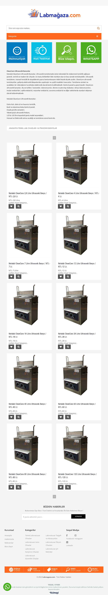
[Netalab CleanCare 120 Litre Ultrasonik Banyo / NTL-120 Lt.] (78, 445)
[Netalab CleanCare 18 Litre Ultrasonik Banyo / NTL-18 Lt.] (29, 305)
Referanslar (9, 543)
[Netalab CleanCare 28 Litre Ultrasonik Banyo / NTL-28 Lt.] (78, 305)
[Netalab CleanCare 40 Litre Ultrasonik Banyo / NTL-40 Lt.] (29, 375)
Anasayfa (8, 535)
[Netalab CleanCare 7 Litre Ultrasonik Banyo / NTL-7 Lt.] (29, 235)
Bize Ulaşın (9, 546)
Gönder (78, 516)
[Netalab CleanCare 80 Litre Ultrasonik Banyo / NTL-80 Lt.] (29, 445)
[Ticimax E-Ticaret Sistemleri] (54, 593)
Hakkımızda (9, 539)
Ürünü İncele (18, 206)
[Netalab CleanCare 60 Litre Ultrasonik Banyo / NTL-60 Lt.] (78, 375)
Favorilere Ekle (11, 206)
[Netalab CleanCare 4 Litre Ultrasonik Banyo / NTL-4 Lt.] (78, 165)
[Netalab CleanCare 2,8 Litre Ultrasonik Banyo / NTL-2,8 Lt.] (29, 165)
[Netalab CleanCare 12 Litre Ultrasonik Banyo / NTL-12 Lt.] (78, 235)
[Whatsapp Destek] (7, 590)
